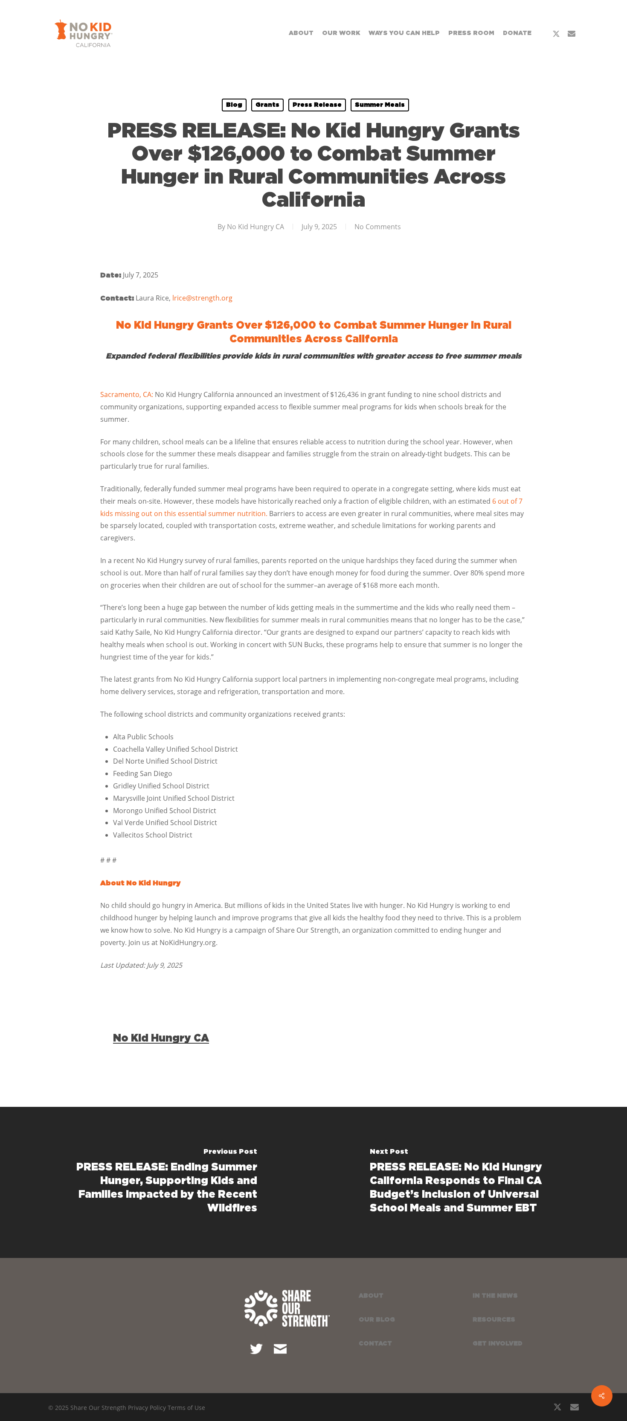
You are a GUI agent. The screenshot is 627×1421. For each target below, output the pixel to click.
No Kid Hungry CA (255, 226)
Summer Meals (380, 105)
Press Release (317, 105)
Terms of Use (186, 1407)
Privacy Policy (147, 1407)
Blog (234, 105)
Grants (267, 105)
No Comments (377, 226)
